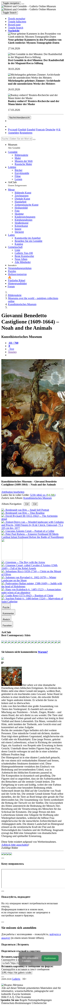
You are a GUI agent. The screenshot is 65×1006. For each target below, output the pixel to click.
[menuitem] (58, 129)
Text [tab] (11, 348)
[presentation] (36, 355)
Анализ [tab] (12, 351)
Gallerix (16, 978)
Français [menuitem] (40, 129)
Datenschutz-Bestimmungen (16, 1003)
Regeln (24, 1000)
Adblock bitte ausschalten (14, 844)
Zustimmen (50, 958)
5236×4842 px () (43, 495)
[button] (16, 18)
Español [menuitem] (31, 129)
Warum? (43, 651)
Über (18, 997)
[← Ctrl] (32, 537)
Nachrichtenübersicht (19, 117)
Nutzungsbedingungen (40, 1000)
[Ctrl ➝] (23, 562)
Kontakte (26, 997)
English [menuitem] (22, 129)
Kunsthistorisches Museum (37, 498)
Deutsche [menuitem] (50, 129)
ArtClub (17, 184)
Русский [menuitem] (13, 129)
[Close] (34, 139)
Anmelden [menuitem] (13, 132)
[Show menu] (23, 3)
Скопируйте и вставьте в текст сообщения (25, 969)
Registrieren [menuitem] (26, 132)
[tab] (13, 342)
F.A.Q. (11, 997)
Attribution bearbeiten (12, 491)
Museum (14, 146)
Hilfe (4, 997)
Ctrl (26, 504)
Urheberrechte (39, 1003)
